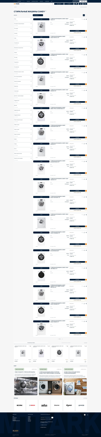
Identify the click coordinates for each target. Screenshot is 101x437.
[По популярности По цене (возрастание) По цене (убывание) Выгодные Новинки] (38, 15)
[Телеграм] (82, 1)
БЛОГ (51, 1)
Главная (29, 416)
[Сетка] (86, 15)
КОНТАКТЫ (41, 1)
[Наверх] (87, 430)
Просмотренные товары (66, 342)
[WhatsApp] (84, 1)
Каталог (29, 417)
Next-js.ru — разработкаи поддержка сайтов (85, 434)
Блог (13, 416)
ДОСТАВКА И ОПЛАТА (35, 1)
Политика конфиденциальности (16, 420)
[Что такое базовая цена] (73, 25)
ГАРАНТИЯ (28, 1)
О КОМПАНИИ (47, 1)
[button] (37, 4)
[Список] (84, 15)
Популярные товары (31, 342)
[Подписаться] (52, 417)
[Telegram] (85, 415)
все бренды (85, 398)
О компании (15, 417)
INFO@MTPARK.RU (43, 427)
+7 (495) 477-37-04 (76, 1)
